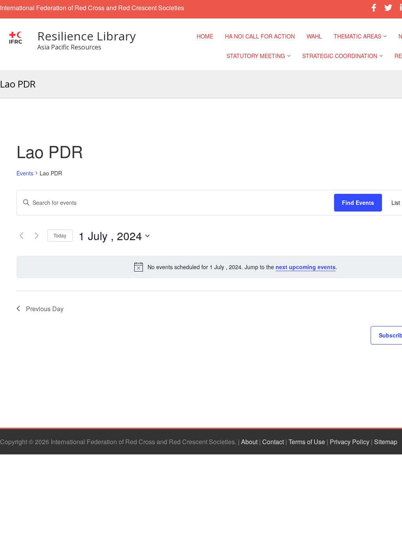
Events (24, 173)
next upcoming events (306, 267)
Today (59, 235)
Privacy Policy (349, 441)
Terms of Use (307, 441)
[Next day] (36, 236)
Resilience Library (86, 36)
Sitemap (385, 441)
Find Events (358, 202)
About (249, 441)
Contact (273, 441)
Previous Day (45, 308)
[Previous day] (21, 236)
